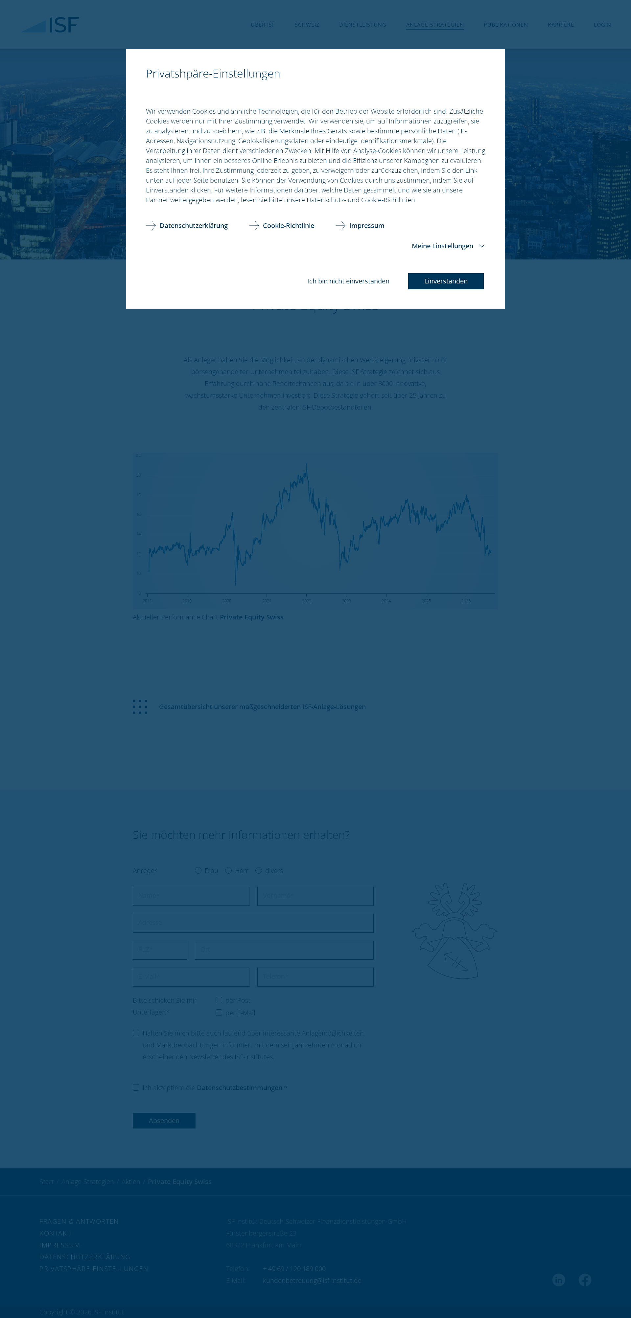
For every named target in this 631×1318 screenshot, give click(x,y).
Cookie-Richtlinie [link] (288, 225)
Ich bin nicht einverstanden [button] (348, 281)
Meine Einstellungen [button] (442, 245)
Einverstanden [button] (446, 281)
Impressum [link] (367, 225)
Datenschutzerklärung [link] (194, 225)
